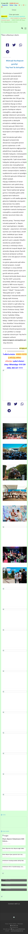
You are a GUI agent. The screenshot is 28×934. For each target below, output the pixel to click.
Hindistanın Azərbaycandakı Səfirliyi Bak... (13, 860)
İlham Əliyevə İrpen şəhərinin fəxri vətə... (12, 854)
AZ (19, 5)
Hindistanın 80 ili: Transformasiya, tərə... (13, 866)
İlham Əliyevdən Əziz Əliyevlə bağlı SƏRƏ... (13, 848)
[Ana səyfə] (14, 10)
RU (2, 7)
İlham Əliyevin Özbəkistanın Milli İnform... (13, 840)
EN (23, 5)
